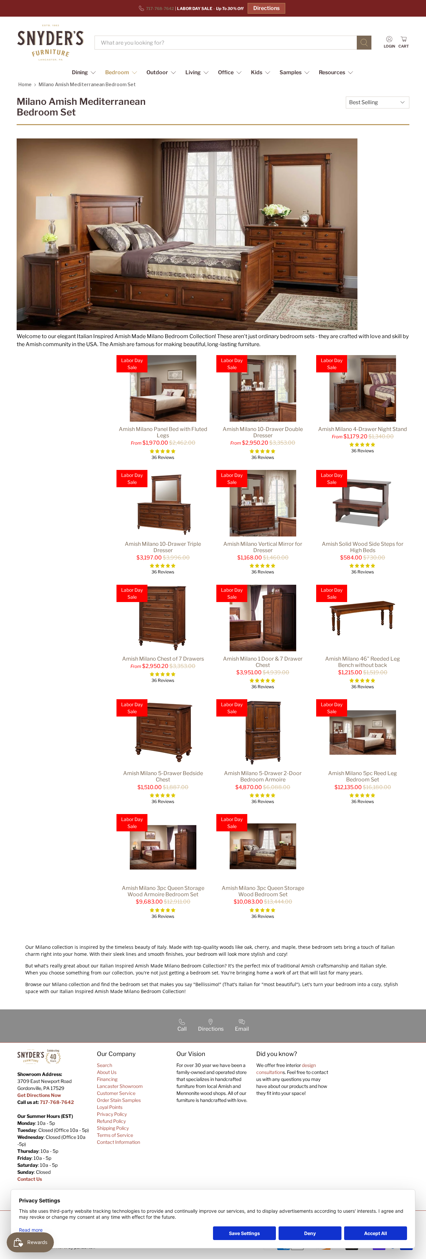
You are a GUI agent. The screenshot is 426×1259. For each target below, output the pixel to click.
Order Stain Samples (119, 1100)
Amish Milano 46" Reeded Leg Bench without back (362, 662)
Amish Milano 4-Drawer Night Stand (362, 429)
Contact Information (118, 1142)
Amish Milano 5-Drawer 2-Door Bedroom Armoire (263, 776)
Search (104, 1065)
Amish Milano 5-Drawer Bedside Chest (163, 776)
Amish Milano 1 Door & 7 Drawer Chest (263, 662)
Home (25, 84)
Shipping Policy (113, 1128)
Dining (80, 72)
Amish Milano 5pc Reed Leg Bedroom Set (362, 776)
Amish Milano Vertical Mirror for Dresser (262, 547)
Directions (266, 8)
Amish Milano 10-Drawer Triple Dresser (163, 547)
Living (193, 72)
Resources (332, 72)
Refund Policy (111, 1121)
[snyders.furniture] (50, 43)
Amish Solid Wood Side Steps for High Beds (362, 547)
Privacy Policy (112, 1114)
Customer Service (116, 1093)
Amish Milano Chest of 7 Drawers (163, 659)
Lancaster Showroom (120, 1086)
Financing (107, 1079)
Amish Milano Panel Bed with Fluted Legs (163, 432)
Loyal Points (109, 1107)
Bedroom (117, 72)
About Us (106, 1072)
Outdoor (157, 72)
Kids (256, 72)
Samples (291, 72)
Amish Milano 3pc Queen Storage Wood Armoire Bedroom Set (163, 891)
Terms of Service (115, 1135)
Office (226, 72)
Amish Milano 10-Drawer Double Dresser (263, 432)
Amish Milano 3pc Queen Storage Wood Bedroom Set (263, 891)
